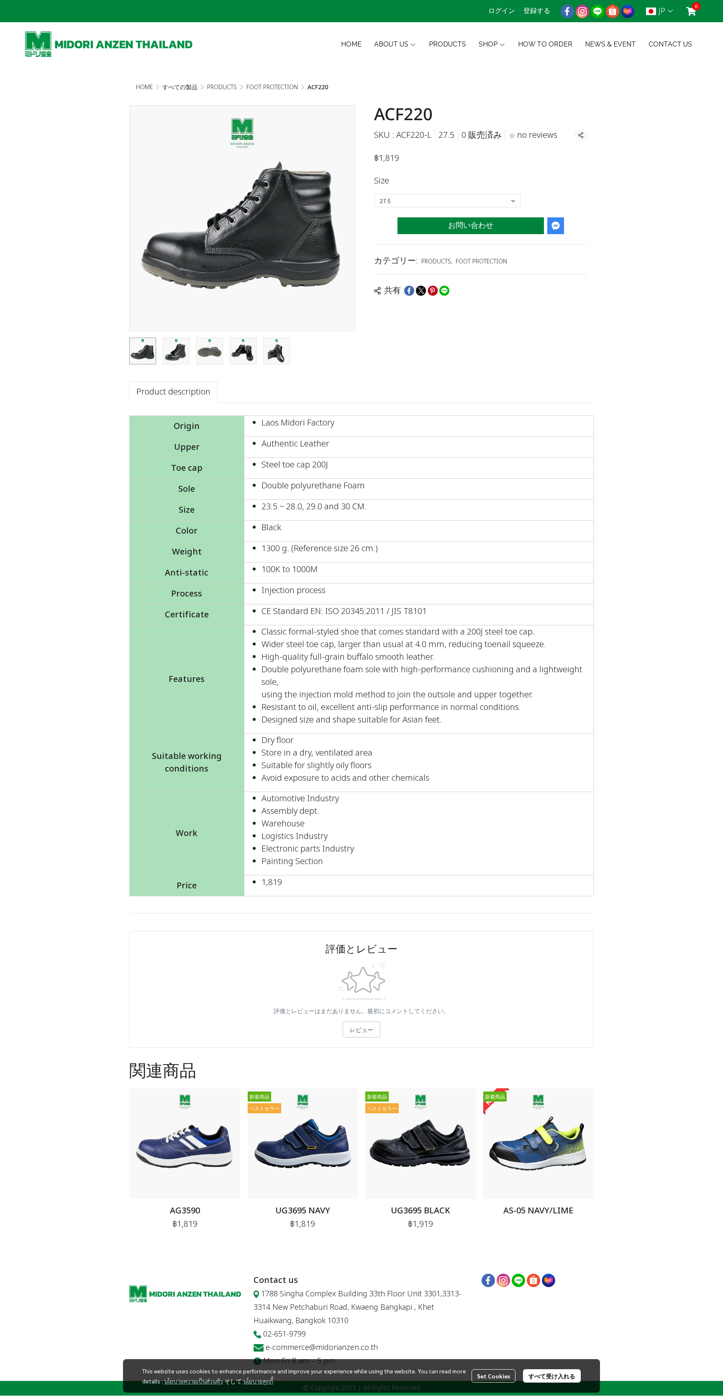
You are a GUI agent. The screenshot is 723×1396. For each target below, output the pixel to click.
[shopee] (612, 11)
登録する (536, 11)
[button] (659, 11)
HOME (144, 87)
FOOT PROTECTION (272, 87)
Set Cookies (493, 1376)
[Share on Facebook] (409, 291)
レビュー (361, 1029)
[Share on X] (421, 291)
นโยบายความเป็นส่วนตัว (193, 1381)
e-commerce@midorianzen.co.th (322, 1347)
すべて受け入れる (551, 1376)
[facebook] (567, 11)
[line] (597, 11)
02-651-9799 (284, 1334)
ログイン (501, 11)
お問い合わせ (470, 225)
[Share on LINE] (444, 291)
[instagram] (582, 11)
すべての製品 (179, 87)
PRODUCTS (222, 87)
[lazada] (627, 11)
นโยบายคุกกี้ (258, 1381)
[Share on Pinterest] (433, 291)
